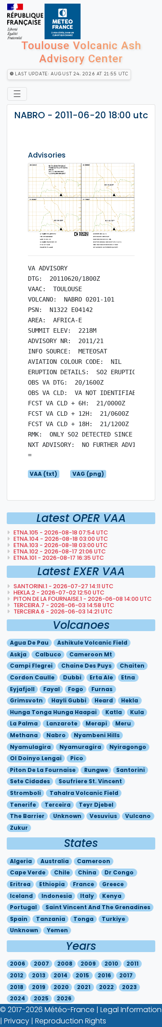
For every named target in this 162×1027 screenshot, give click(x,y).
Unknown (67, 816)
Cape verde (27, 872)
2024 (17, 998)
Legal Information (131, 1009)
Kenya (112, 896)
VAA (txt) (43, 474)
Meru (123, 723)
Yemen (57, 930)
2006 (17, 963)
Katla (113, 712)
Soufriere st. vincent (90, 781)
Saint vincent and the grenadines (97, 907)
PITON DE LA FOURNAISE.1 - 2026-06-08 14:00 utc (82, 599)
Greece (113, 884)
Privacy (16, 1021)
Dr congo (119, 872)
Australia (54, 861)
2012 (16, 975)
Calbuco (48, 654)
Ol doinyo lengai (36, 758)
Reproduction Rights (70, 1021)
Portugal (23, 907)
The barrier (27, 816)
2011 (132, 963)
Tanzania (50, 919)
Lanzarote (61, 723)
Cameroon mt (90, 654)
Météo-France (69, 1009)
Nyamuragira (80, 747)
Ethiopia (52, 884)
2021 (83, 987)
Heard (103, 700)
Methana (24, 735)
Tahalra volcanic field (84, 793)
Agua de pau (29, 642)
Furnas (101, 689)
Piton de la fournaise (43, 770)
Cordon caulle (32, 677)
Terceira (58, 805)
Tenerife (23, 805)
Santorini (130, 770)
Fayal (51, 689)
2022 (106, 987)
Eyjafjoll (22, 689)
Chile (62, 872)
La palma (24, 723)
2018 (16, 987)
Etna (128, 677)
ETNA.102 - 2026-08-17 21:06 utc (59, 551)
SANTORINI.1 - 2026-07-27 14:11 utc (62, 586)
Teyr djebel (96, 805)
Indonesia (56, 896)
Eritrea (20, 884)
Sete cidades (30, 781)
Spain (18, 919)
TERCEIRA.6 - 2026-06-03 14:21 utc (62, 611)
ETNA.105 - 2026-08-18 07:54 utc (60, 532)
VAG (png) (88, 474)
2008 (64, 963)
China (87, 872)
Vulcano (138, 816)
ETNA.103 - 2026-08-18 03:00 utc (60, 545)
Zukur (19, 828)
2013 (38, 975)
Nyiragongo (127, 747)
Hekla (129, 700)
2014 (61, 975)
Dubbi (72, 677)
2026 (64, 998)
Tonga (83, 919)
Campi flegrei (31, 665)
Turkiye (113, 919)
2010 (111, 963)
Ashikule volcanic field (92, 642)
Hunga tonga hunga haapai (53, 712)
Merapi (96, 723)
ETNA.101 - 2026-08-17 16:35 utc (58, 558)
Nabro (56, 735)
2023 (129, 987)
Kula (137, 712)
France (83, 884)
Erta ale (101, 677)
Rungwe (96, 770)
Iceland (21, 896)
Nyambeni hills (97, 735)
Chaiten (132, 665)
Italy (87, 896)
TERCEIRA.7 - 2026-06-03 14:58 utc (63, 605)
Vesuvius (103, 816)
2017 (126, 975)
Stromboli (25, 793)
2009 (88, 963)
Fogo (75, 689)
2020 (61, 987)
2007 (41, 963)
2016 (104, 975)
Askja (18, 654)
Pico (76, 758)
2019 (38, 987)
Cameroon (93, 861)
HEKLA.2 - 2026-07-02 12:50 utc (58, 592)
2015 (82, 975)
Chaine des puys (86, 665)
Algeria (21, 861)
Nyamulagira (30, 747)
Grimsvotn (26, 700)
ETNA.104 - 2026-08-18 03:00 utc (60, 539)
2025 (41, 998)
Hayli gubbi (68, 700)
